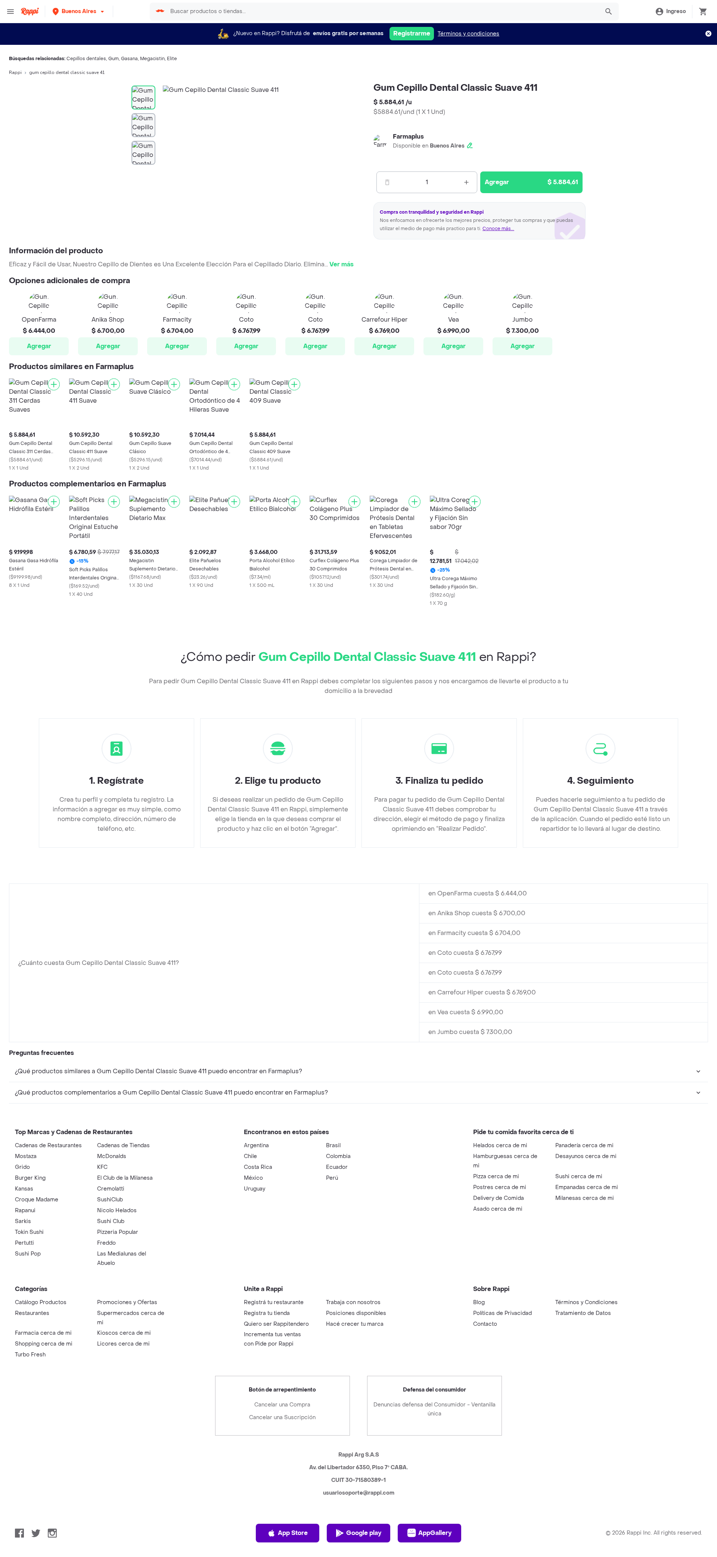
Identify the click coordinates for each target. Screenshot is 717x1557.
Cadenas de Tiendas (123, 1145)
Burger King (30, 1178)
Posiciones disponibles (356, 1313)
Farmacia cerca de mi (43, 1333)
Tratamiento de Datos (583, 1313)
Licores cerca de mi (123, 1343)
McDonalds (111, 1156)
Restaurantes (32, 1313)
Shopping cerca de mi (43, 1343)
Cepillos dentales (86, 59)
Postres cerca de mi (499, 1187)
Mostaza (26, 1156)
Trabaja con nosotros (353, 1302)
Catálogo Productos (40, 1302)
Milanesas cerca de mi (584, 1198)
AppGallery (434, 1533)
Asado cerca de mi (497, 1209)
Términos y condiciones (468, 33)
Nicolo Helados (117, 1210)
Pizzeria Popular (117, 1232)
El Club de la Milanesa (125, 1178)
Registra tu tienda (267, 1313)
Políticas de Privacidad (502, 1313)
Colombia (338, 1156)
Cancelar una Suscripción (282, 1417)
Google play (363, 1533)
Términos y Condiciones (586, 1302)
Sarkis (23, 1221)
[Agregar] (54, 384)
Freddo (106, 1243)
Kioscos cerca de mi (124, 1333)
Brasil (333, 1145)
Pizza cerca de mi (496, 1176)
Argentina (256, 1145)
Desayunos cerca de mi (586, 1156)
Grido (22, 1167)
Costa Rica (258, 1167)
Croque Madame (36, 1199)
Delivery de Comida (498, 1198)
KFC (102, 1167)
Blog (479, 1302)
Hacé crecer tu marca (355, 1324)
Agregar (39, 346)
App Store (293, 1533)
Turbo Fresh (30, 1354)
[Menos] (387, 182)
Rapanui (25, 1210)
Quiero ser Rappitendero (276, 1324)
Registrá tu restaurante (274, 1302)
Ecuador (337, 1167)
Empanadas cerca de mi (586, 1187)
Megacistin (152, 59)
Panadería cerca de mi (584, 1145)
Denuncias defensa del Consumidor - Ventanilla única (434, 1409)
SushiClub (110, 1199)
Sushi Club (110, 1221)
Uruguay (254, 1188)
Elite (172, 59)
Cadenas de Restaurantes (48, 1145)
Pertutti (24, 1243)
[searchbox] (382, 12)
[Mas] (466, 182)
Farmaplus (408, 136)
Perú (332, 1178)
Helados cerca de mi (500, 1145)
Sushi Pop (28, 1253)
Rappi (15, 72)
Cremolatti (110, 1188)
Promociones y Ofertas (127, 1302)
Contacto (485, 1324)
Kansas (24, 1188)
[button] (79, 11)
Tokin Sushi (29, 1232)
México (253, 1178)
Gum (113, 59)
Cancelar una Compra (282, 1404)
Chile (250, 1156)
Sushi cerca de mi (578, 1176)
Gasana (129, 59)
